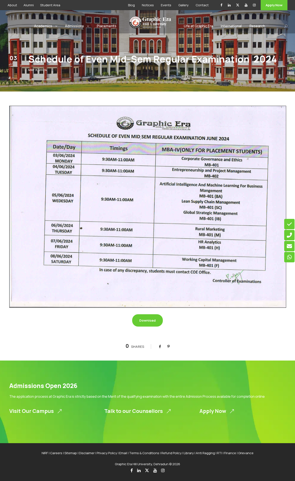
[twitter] (237, 5)
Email (123, 453)
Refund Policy (171, 453)
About (12, 5)
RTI (219, 453)
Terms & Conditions (144, 453)
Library (189, 453)
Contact (202, 5)
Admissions (74, 26)
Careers (56, 453)
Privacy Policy (107, 453)
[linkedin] (229, 5)
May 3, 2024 (37, 70)
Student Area (50, 5)
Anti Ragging (205, 453)
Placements (106, 26)
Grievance (246, 453)
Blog (131, 5)
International (231, 26)
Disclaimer (87, 453)
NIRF (45, 453)
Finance (230, 453)
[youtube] (246, 5)
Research (257, 26)
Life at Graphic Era (198, 26)
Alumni (29, 5)
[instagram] (254, 5)
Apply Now (274, 5)
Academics (43, 26)
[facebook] (221, 5)
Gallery (183, 5)
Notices (148, 5)
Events (166, 5)
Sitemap (70, 453)
